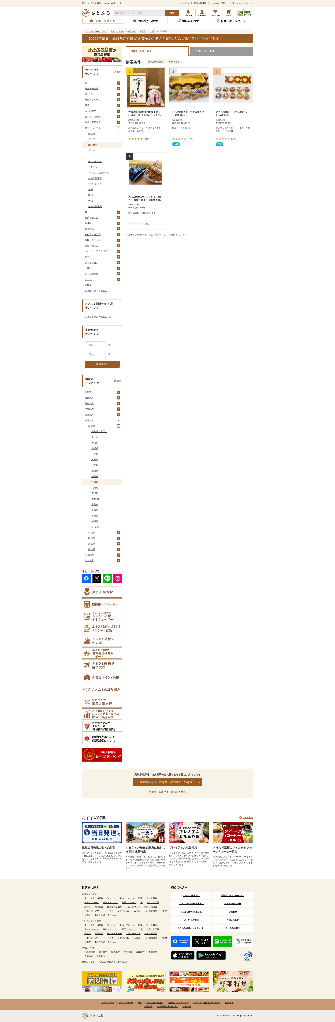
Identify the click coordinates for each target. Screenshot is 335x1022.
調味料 (88, 223)
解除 (119, 71)
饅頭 (90, 195)
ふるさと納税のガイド (188, 12)
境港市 (94, 470)
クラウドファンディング (241, 3)
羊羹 (90, 189)
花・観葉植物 (91, 273)
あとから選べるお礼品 (96, 290)
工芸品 (88, 268)
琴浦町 (94, 448)
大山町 (94, 442)
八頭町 (94, 487)
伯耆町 (94, 521)
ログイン (185, 3)
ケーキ (91, 133)
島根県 (91, 532)
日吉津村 (95, 527)
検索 (172, 13)
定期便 (88, 285)
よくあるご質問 (218, 3)
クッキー (92, 139)
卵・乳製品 (90, 111)
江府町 (94, 482)
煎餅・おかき (95, 184)
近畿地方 (89, 414)
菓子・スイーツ (93, 127)
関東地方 (89, 403)
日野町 (94, 454)
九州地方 (89, 560)
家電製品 (89, 228)
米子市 (94, 437)
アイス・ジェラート (98, 172)
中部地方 (89, 409)
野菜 (87, 105)
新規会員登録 (200, 3)
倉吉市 (94, 510)
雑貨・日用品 (91, 245)
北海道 (88, 392)
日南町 (94, 515)
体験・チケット (93, 240)
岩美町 (94, 504)
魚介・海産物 (91, 88)
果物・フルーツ (93, 99)
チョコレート (95, 161)
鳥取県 (91, 426)
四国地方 (89, 555)
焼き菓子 (92, 144)
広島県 (91, 543)
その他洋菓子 (95, 178)
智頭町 (94, 476)
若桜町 (94, 493)
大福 (90, 201)
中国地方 (89, 420)
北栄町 (94, 465)
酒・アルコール (93, 116)
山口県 (91, 549)
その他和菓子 (95, 206)
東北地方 (89, 397)
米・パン (89, 94)
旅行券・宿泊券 (93, 234)
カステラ (92, 167)
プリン (91, 150)
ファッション (91, 262)
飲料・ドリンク (93, 122)
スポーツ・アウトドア (96, 251)
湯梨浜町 (95, 498)
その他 (88, 279)
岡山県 (91, 538)
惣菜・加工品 (91, 217)
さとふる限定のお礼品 (96, 316)
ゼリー (91, 156)
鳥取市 (94, 459)
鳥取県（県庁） (99, 431)
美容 (87, 257)
